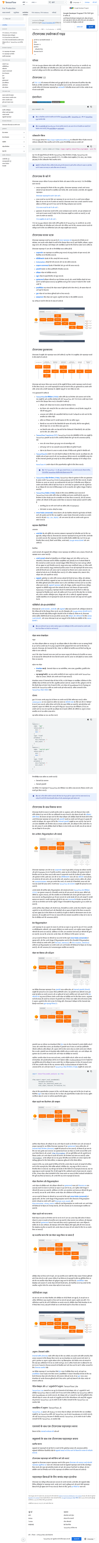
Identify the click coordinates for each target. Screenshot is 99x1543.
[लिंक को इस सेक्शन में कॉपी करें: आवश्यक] (40, 529)
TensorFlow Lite (37, 1390)
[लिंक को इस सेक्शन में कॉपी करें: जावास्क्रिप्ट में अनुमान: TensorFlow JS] (63, 1408)
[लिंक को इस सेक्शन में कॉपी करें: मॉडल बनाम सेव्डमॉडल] (50, 636)
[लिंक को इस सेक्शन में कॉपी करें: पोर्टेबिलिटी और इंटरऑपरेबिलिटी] (57, 605)
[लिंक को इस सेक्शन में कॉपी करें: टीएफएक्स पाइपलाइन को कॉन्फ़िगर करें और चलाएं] (71, 1458)
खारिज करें (79, 27)
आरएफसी (61, 87)
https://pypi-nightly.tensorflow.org (58, 140)
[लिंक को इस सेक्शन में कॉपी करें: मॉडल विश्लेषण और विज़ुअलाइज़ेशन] (60, 1181)
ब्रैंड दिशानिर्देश (67, 1524)
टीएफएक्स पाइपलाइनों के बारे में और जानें (48, 196)
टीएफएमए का (82, 1186)
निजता (33, 1535)
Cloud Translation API (48, 23)
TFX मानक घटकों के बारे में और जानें (46, 207)
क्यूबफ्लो (62, 609)
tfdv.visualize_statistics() (80, 943)
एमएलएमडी (71, 899)
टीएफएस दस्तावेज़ (40, 1368)
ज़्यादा (33, 2)
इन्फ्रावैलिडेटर (80, 1281)
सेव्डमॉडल (39, 668)
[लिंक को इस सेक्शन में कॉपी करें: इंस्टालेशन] (43, 97)
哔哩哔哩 (31, 1524)
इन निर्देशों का (75, 1487)
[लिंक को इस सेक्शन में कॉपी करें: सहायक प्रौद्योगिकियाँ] (49, 525)
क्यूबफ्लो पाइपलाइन (54, 585)
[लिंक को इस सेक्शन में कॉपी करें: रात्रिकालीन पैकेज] (47, 136)
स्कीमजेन (81, 877)
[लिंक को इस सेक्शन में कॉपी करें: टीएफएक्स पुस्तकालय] (54, 350)
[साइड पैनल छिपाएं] (23, 1539)
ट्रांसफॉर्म (62, 819)
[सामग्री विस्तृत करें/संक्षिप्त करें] (51, 40)
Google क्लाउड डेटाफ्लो (77, 540)
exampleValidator (41, 881)
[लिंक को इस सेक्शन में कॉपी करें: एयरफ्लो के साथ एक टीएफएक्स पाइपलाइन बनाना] (79, 1426)
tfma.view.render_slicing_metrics (43, 1203)
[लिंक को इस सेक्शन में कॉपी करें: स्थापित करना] (44, 1444)
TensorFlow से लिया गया (70, 1527)
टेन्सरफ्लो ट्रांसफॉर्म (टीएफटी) (82, 990)
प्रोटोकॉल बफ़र (70, 702)
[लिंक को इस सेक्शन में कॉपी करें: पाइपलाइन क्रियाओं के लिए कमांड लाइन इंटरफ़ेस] (78, 1477)
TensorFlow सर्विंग (66, 117)
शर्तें (29, 1535)
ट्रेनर (62, 1044)
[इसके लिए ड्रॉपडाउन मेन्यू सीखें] (27, 2)
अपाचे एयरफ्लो (45, 609)
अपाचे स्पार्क (61, 128)
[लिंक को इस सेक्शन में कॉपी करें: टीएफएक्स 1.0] (48, 78)
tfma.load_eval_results (62, 1201)
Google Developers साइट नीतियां (70, 1498)
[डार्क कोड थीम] (88, 106)
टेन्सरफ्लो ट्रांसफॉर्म (63, 821)
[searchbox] (13, 18)
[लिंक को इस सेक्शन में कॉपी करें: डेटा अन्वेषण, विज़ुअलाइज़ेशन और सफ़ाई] (64, 834)
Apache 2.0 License (33, 1498)
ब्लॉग (29, 1515)
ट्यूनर (39, 1094)
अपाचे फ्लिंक (52, 128)
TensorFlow (35, 29)
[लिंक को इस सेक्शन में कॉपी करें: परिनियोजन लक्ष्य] (49, 1293)
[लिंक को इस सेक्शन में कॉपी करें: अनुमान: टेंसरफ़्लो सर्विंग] (51, 1352)
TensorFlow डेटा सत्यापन (67, 884)
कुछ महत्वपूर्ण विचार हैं (50, 1004)
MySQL (56, 517)
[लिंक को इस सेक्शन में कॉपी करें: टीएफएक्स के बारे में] (52, 176)
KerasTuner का (41, 464)
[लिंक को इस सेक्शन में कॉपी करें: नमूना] (37, 640)
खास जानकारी (6, 12)
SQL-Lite (50, 517)
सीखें (24, 2)
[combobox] (57, 2)
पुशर (79, 1376)
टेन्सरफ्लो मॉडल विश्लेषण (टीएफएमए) (43, 1149)
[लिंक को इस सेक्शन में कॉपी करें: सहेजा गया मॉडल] (44, 665)
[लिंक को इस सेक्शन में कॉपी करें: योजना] (39, 696)
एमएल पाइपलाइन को (65, 240)
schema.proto (36, 702)
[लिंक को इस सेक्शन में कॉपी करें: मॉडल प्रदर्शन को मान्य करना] (54, 1214)
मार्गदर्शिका (25, 12)
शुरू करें (91, 27)
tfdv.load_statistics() (62, 943)
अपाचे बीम (54, 609)
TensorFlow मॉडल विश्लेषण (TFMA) (66, 1067)
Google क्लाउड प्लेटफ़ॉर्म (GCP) (82, 611)
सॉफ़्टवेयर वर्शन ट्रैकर (69, 1515)
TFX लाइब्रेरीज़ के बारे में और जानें (45, 219)
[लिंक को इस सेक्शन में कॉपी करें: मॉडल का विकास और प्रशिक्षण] (56, 953)
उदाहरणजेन (58, 870)
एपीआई (54, 12)
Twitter (30, 1521)
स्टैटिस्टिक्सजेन (65, 877)
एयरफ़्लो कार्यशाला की (47, 1431)
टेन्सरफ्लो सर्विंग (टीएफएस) (40, 1356)
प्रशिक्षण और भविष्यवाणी (76, 616)
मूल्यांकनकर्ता (72, 1146)
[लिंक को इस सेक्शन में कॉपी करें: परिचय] (40, 61)
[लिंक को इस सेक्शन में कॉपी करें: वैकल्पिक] (39, 548)
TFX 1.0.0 (38, 83)
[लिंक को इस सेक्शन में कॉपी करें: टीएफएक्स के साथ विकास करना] (63, 807)
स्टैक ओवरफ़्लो (67, 1521)
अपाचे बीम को (43, 126)
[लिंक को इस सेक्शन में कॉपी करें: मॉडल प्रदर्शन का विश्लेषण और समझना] (62, 1102)
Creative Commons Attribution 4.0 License (70, 1496)
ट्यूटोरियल (16, 12)
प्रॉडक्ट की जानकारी (69, 1518)
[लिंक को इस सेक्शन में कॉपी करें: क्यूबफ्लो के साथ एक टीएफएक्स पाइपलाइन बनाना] (80, 1439)
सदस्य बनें (76, 1539)
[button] (11, 132)
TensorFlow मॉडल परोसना (40, 690)
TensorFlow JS (76, 117)
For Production (9, 8)
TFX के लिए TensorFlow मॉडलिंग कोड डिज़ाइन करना (56, 472)
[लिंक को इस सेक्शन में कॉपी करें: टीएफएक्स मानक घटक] (56, 235)
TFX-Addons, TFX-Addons (40, 12)
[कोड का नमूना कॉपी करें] (91, 106)
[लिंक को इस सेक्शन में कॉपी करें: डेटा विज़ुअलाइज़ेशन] (49, 923)
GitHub (87, 2)
